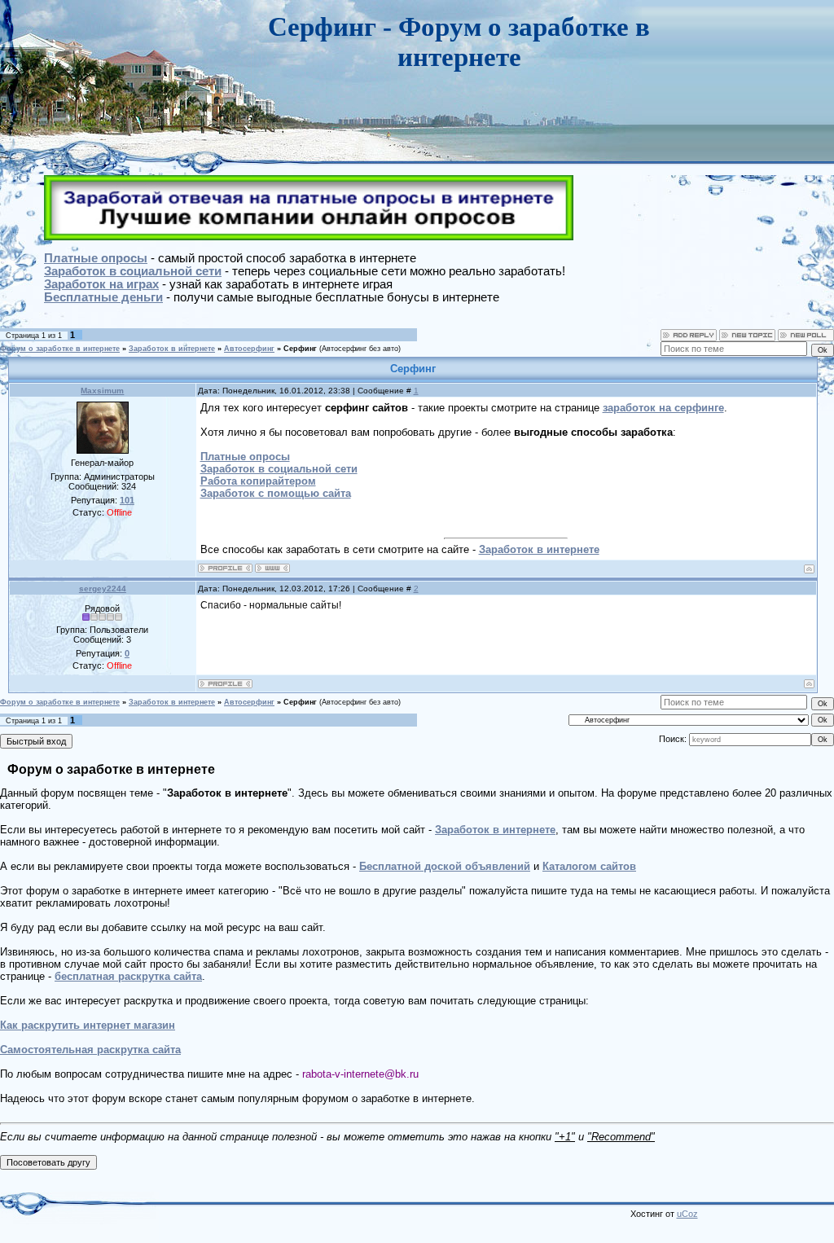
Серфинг (300, 349)
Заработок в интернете (172, 349)
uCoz (687, 1214)
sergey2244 (102, 588)
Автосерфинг (249, 349)
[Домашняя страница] (272, 568)
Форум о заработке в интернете (60, 349)
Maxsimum (102, 390)
